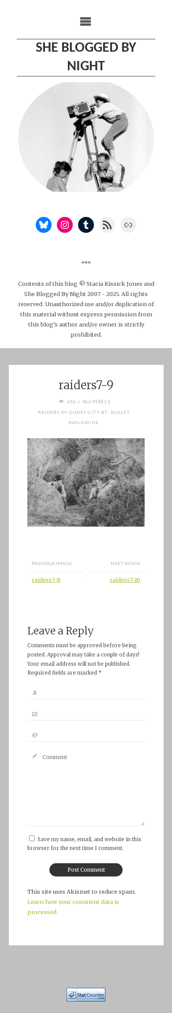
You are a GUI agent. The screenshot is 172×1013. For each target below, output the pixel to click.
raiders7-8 (46, 579)
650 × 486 (80, 401)
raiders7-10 (125, 579)
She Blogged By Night (86, 57)
